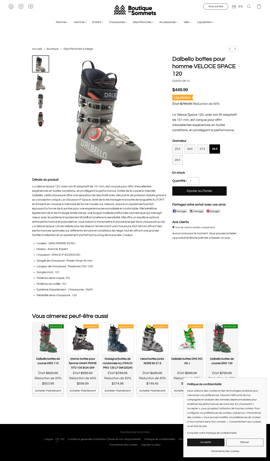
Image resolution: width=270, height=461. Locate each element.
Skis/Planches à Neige (78, 48)
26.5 (190, 148)
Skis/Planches (142, 22)
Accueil (37, 48)
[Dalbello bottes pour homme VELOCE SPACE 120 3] (40, 119)
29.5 (177, 159)
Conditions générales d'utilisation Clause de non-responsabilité (104, 439)
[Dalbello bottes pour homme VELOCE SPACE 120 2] (40, 100)
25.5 (177, 148)
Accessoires (167, 22)
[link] (225, 449)
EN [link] (62, 439)
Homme (79, 22)
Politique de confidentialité (159, 439)
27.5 (202, 148)
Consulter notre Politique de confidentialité (212, 433)
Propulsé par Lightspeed (135, 451)
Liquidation (204, 22)
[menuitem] (230, 49)
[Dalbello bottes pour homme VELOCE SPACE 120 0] (40, 63)
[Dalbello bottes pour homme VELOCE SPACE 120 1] (40, 82)
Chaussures (117, 22)
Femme (61, 22)
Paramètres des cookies (123, 445)
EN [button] (241, 6)
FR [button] (234, 6)
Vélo (187, 22)
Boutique (53, 48)
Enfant (97, 22)
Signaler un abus (151, 445)
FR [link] (57, 439)
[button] (135, 10)
